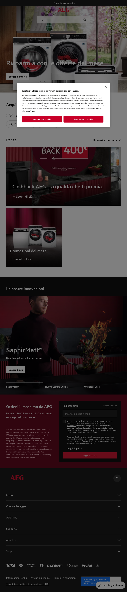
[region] (63, 105)
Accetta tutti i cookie (83, 119)
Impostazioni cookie (42, 119)
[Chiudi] (105, 86)
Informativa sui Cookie (93, 108)
